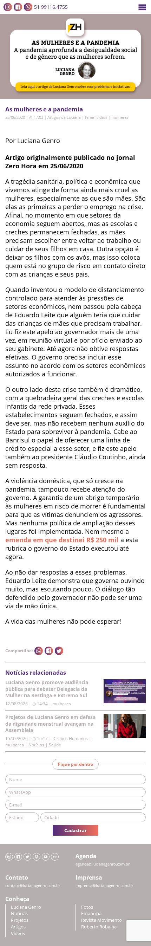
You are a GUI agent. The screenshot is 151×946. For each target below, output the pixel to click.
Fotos (87, 907)
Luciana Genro (26, 907)
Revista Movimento (101, 920)
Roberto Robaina (99, 927)
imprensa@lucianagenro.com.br (104, 885)
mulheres (119, 117)
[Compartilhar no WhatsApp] (38, 651)
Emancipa (91, 913)
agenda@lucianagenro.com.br (103, 864)
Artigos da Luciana (64, 117)
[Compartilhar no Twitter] (59, 651)
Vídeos (18, 934)
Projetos (19, 920)
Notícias (19, 913)
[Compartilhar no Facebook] (49, 651)
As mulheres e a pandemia (44, 109)
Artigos (18, 927)
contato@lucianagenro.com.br (32, 885)
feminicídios (96, 117)
